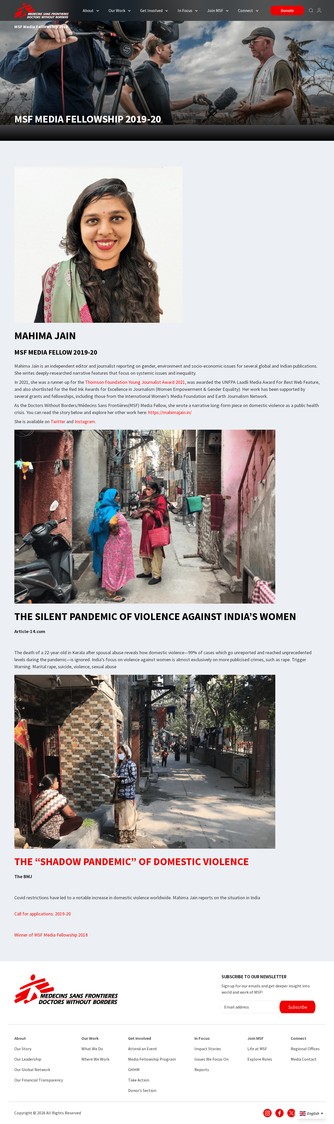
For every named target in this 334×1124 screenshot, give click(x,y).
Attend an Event (142, 1048)
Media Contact (304, 1059)
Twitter (58, 421)
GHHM (134, 1069)
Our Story (22, 1048)
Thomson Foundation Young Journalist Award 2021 (135, 382)
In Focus (185, 10)
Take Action (138, 1080)
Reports (201, 1069)
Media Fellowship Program (152, 1059)
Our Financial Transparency (38, 1080)
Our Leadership (27, 1059)
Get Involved (151, 10)
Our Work (117, 10)
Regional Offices (305, 1048)
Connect (245, 10)
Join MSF (215, 10)
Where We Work (95, 1059)
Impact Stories (207, 1048)
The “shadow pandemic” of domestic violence (131, 861)
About (88, 10)
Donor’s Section (142, 1090)
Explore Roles (259, 1059)
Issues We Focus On (211, 1059)
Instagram (85, 421)
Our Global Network (32, 1069)
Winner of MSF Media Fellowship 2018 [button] (51, 935)
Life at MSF (257, 1048)
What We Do (92, 1048)
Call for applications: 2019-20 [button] (42, 914)
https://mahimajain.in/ (170, 412)
